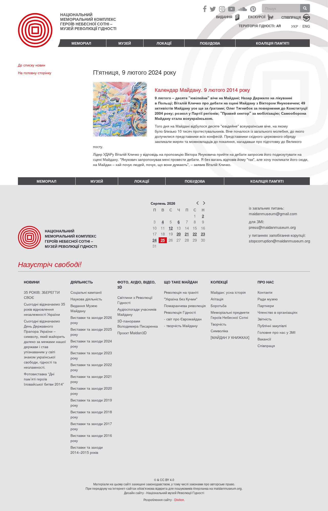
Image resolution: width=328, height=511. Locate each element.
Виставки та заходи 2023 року (91, 355)
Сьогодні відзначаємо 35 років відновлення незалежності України (44, 309)
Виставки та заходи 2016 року (91, 438)
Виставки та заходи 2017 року (91, 426)
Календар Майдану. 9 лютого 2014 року (202, 89)
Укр (294, 26)
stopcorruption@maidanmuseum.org (279, 240)
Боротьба (219, 305)
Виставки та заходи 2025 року (91, 332)
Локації (164, 43)
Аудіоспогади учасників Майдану (136, 312)
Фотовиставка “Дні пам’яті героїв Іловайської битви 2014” (44, 379)
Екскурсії (256, 16)
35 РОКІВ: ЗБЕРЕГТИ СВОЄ (42, 295)
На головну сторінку (34, 72)
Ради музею (268, 298)
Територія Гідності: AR (260, 26)
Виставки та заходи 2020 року (91, 391)
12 (171, 228)
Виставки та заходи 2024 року (91, 343)
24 (154, 240)
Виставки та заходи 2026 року (91, 320)
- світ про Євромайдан (183, 318)
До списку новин (31, 64)
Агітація (217, 298)
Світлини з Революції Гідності (134, 300)
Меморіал (81, 43)
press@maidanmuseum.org (272, 227)
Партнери (266, 305)
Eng (306, 26)
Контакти (265, 292)
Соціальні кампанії (86, 292)
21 (187, 234)
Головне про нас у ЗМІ (276, 332)
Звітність (265, 318)
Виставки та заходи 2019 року (91, 402)
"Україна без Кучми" (180, 298)
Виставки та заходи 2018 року (91, 414)
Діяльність (81, 281)
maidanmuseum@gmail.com (273, 213)
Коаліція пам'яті (272, 43)
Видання (224, 16)
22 (195, 234)
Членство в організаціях (278, 312)
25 (163, 240)
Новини (31, 281)
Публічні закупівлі (272, 325)
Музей (124, 43)
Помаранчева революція (185, 305)
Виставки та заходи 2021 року (91, 379)
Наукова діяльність (86, 298)
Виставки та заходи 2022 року (91, 367)
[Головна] (39, 34)
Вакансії (264, 338)
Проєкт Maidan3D (132, 332)
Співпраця (266, 345)
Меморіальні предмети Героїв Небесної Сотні (230, 315)
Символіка (219, 330)
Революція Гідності (180, 312)
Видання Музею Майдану (83, 308)
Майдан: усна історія (228, 292)
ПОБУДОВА (210, 43)
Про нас (266, 281)
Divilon (179, 499)
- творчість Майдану (181, 325)
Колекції (219, 281)
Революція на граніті (181, 292)
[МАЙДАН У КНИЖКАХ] (230, 337)
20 (179, 234)
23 (203, 234)
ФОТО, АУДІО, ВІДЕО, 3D (136, 284)
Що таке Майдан (181, 281)
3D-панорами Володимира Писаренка (137, 323)
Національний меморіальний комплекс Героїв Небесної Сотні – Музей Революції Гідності (88, 21)
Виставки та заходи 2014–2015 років (86, 450)
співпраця (291, 17)
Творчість (218, 324)
